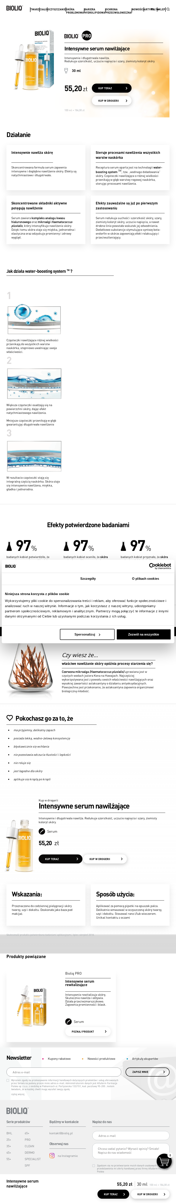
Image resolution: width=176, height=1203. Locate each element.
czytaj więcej (17, 1094)
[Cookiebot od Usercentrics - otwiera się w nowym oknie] (152, 566)
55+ (8, 1159)
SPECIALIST (33, 1159)
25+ (8, 1139)
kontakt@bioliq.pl (61, 1133)
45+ (8, 1152)
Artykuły (150, 9)
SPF (27, 1165)
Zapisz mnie (140, 1072)
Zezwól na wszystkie (143, 634)
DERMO (30, 1152)
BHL (9, 1133)
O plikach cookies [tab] (145, 578)
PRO (27, 1139)
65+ (27, 1133)
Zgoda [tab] (30, 578)
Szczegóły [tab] (88, 578)
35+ (8, 1146)
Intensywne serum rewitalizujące (79, 983)
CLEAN (29, 1146)
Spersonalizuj (84, 634)
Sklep (161, 9)
